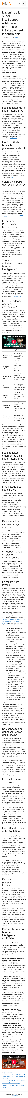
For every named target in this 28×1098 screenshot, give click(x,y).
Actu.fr (12, 177)
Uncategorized (8, 1072)
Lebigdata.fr (13, 138)
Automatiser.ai (17, 296)
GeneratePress (14, 1095)
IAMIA (12, 256)
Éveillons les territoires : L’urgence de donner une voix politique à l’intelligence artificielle (13, 1076)
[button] (20, 3)
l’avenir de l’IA (12, 625)
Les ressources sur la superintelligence (13, 619)
